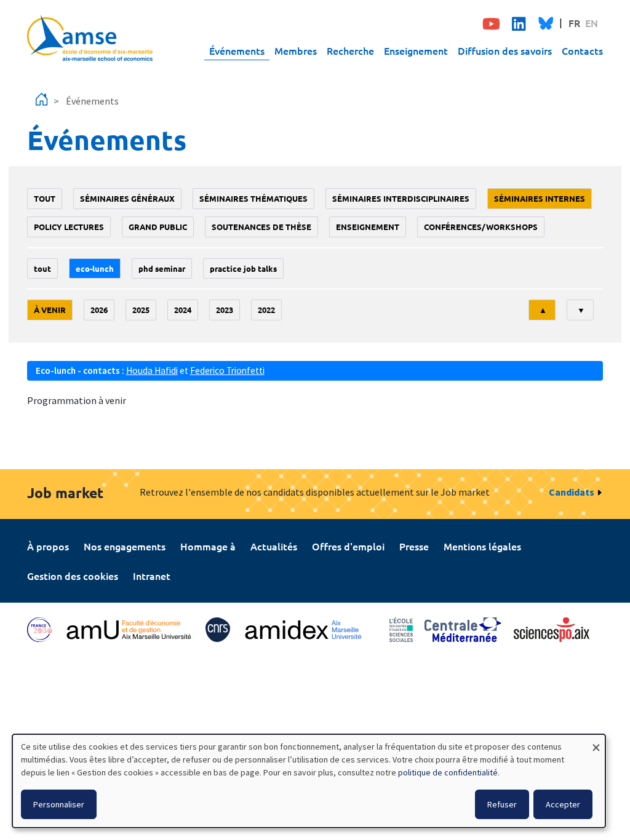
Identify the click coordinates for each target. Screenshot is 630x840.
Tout (44, 198)
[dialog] (308, 781)
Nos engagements (124, 546)
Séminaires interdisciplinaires (400, 198)
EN (591, 23)
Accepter (563, 804)
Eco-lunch (95, 268)
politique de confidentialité (448, 772)
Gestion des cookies (72, 575)
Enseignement (416, 50)
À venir (50, 309)
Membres (295, 50)
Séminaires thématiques (253, 198)
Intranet (151, 575)
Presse (414, 546)
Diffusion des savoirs (505, 50)
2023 (224, 309)
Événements (237, 50)
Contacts (582, 50)
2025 (141, 309)
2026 (99, 309)
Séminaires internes (539, 198)
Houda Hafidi (152, 370)
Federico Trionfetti (227, 370)
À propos (48, 546)
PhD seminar (161, 268)
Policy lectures (69, 226)
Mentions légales (482, 546)
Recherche (350, 50)
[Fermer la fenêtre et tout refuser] (596, 742)
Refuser (502, 804)
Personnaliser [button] (58, 804)
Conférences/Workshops (481, 226)
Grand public (158, 226)
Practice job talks (243, 268)
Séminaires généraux (127, 198)
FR (574, 23)
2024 (182, 309)
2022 (266, 309)
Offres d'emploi (348, 546)
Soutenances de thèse (261, 226)
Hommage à (208, 546)
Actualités (273, 546)
